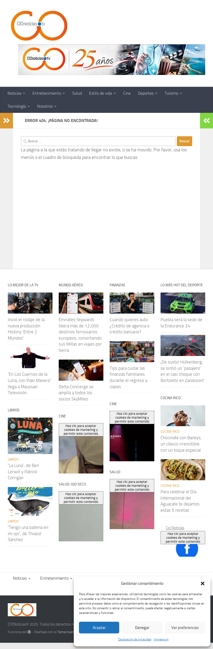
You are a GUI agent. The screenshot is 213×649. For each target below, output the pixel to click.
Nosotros (45, 106)
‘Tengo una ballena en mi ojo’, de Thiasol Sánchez (28, 533)
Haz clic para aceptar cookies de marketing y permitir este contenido (183, 537)
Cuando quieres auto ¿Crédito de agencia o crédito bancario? (129, 325)
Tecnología (17, 106)
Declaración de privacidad (134, 639)
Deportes (146, 93)
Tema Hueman (67, 632)
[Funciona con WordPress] (29, 632)
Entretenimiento (46, 93)
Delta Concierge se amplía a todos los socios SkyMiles (76, 392)
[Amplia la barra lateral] (6, 120)
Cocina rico (170, 431)
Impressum (161, 639)
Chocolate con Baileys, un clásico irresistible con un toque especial (181, 443)
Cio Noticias (175, 527)
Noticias (14, 93)
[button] (202, 583)
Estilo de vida (100, 93)
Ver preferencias (185, 627)
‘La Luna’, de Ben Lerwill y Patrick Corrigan (23, 471)
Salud (77, 93)
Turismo (171, 93)
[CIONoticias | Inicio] (38, 26)
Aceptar (99, 627)
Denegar (142, 627)
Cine (127, 93)
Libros (13, 459)
